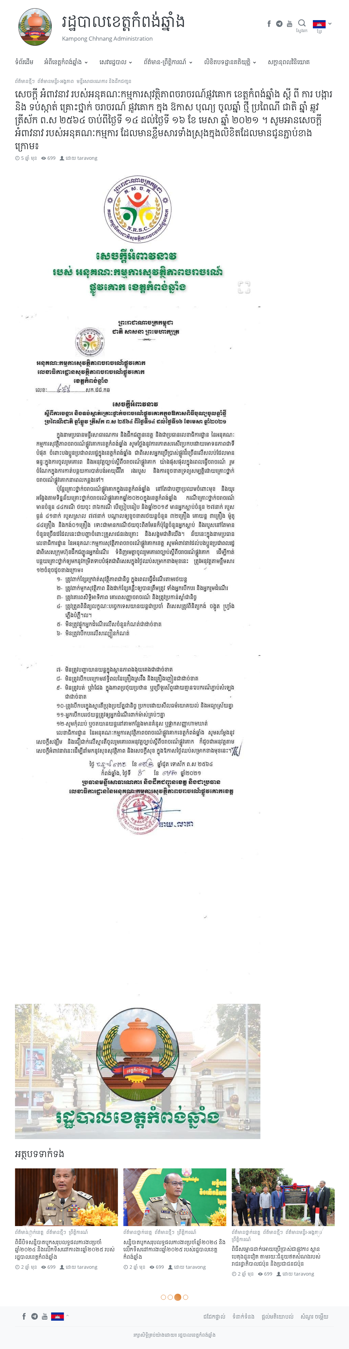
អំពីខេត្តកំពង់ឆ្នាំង (63, 62)
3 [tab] (176, 1297)
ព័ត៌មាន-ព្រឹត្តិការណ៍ (165, 62)
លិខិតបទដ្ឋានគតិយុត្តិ (227, 62)
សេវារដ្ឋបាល (113, 62)
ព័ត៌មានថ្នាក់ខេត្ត (137, 1232)
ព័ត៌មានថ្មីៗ (25, 81)
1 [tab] (163, 1297)
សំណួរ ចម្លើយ (315, 1316)
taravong (87, 158)
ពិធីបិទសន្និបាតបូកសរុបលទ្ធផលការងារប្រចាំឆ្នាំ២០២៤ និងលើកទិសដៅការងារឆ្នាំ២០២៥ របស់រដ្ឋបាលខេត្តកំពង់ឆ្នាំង (65, 1249)
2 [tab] (170, 1297)
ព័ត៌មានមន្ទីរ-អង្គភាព (55, 81)
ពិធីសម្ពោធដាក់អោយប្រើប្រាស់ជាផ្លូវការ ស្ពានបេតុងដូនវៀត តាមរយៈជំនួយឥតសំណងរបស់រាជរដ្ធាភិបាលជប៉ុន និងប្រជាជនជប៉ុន (276, 1256)
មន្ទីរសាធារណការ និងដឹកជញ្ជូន (104, 81)
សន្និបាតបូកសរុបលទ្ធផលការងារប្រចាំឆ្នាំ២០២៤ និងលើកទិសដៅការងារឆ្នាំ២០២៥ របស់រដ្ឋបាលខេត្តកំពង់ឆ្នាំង (174, 1249)
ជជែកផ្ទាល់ (214, 1316)
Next (320, 1226)
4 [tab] (184, 1297)
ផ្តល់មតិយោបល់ (277, 1316)
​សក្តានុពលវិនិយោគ (289, 62)
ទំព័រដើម (24, 62)
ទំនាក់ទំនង (243, 1316)
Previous (28, 1226)
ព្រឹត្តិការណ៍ (78, 1232)
